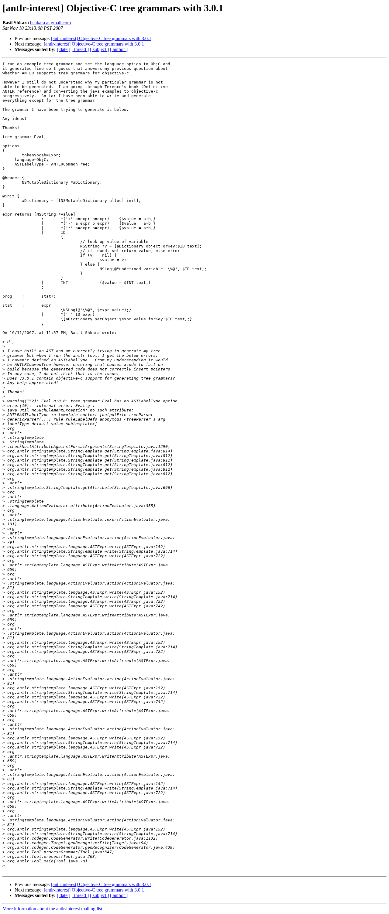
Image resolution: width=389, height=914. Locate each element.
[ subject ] (99, 49)
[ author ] (119, 49)
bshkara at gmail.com (50, 22)
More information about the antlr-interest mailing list (52, 908)
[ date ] (63, 49)
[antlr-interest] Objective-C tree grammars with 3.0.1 (101, 38)
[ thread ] (80, 49)
